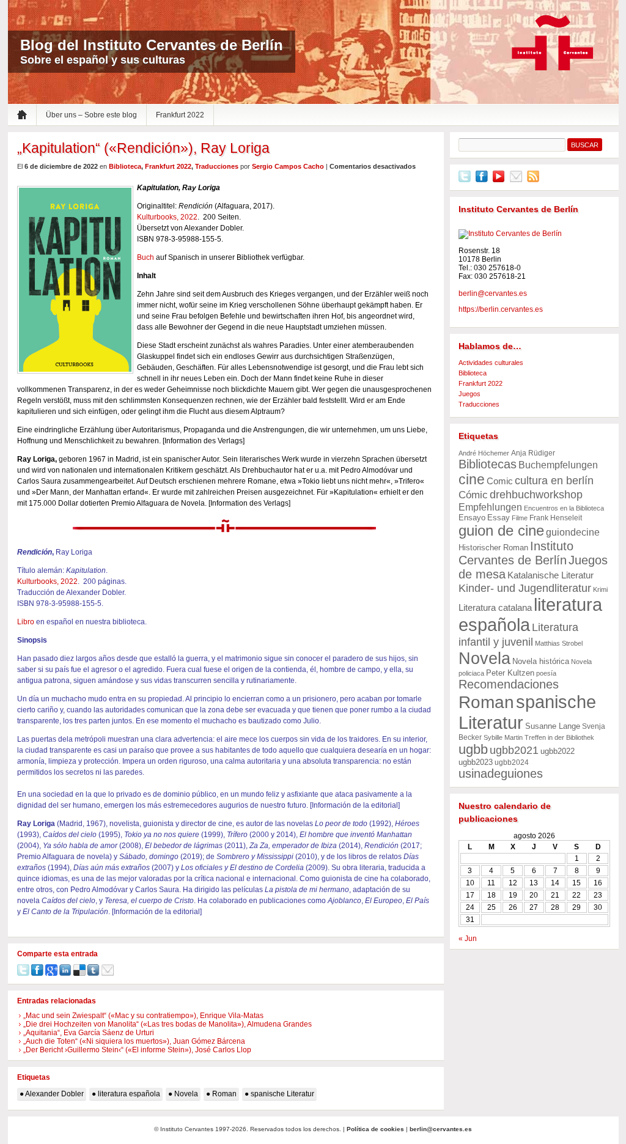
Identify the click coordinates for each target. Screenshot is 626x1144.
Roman (224, 1094)
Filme (520, 518)
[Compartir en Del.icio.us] (79, 973)
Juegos (469, 393)
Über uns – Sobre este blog (91, 115)
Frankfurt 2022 (180, 115)
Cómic (473, 495)
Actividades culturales (490, 362)
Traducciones (216, 166)
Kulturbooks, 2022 (167, 217)
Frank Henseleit (555, 518)
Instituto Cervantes (553, 43)
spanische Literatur (282, 1094)
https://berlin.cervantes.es (500, 309)
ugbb (473, 749)
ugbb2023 (475, 762)
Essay (498, 517)
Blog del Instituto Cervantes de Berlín (151, 45)
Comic (500, 481)
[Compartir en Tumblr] (93, 973)
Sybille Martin (503, 737)
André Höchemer (483, 453)
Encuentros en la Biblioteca (564, 508)
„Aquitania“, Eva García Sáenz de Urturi (88, 1032)
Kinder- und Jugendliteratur (524, 587)
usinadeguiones (500, 773)
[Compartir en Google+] (51, 973)
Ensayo (471, 517)
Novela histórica (540, 661)
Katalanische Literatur (550, 575)
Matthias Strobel (559, 643)
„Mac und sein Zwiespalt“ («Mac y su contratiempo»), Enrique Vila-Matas (143, 1015)
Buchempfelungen (558, 464)
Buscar (584, 145)
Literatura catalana (495, 607)
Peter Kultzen (510, 672)
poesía (546, 673)
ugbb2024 (512, 762)
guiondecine (573, 531)
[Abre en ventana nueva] (464, 179)
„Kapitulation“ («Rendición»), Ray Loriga (143, 148)
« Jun (467, 938)
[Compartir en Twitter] (23, 973)
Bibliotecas (487, 464)
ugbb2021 (514, 750)
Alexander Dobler (54, 1094)
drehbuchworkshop (536, 494)
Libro (25, 622)
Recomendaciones (508, 684)
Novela (186, 1094)
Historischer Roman (493, 547)
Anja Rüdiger (533, 453)
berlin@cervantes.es (492, 293)
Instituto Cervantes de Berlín (515, 553)
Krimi (600, 589)
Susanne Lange (552, 726)
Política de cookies (375, 1129)
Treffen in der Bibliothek (559, 737)
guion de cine (501, 530)
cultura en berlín (554, 480)
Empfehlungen (490, 506)
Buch (145, 257)
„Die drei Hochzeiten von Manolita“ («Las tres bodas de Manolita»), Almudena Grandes (167, 1024)
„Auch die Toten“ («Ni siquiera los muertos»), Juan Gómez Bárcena (134, 1041)
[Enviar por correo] (107, 973)
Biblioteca (125, 166)
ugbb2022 (557, 751)
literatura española (129, 1094)
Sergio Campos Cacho (288, 166)
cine (471, 479)
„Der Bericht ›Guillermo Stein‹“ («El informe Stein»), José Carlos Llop (137, 1050)
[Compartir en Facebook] (37, 973)
